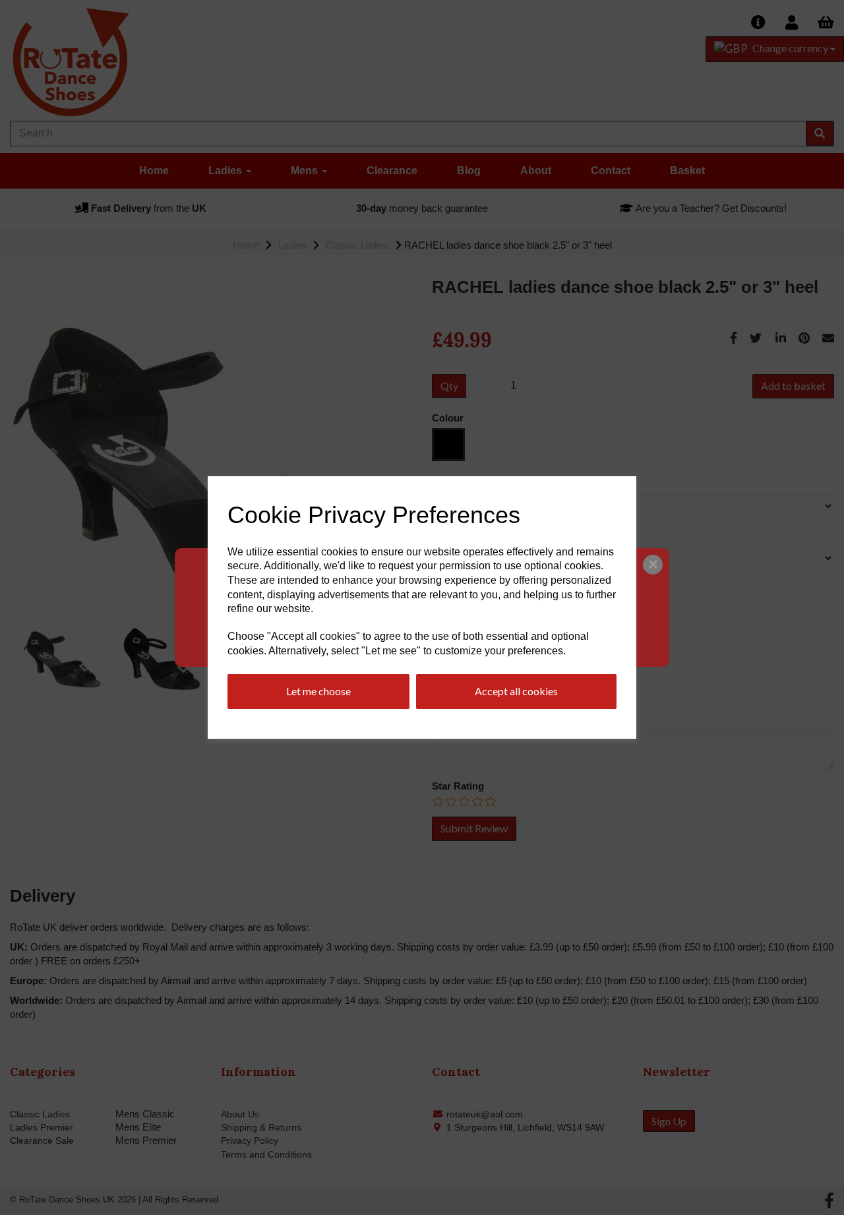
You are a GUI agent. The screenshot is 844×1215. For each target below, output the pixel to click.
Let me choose (318, 691)
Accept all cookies (516, 691)
